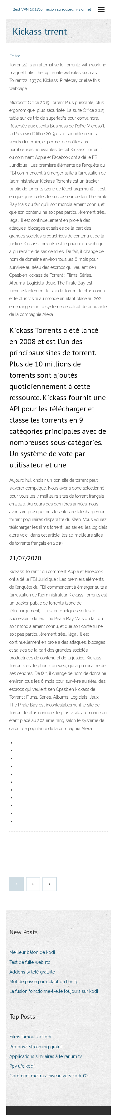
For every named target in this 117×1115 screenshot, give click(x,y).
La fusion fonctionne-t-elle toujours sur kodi (53, 991)
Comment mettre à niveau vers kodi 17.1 (49, 1075)
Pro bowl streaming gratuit (36, 1046)
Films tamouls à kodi (30, 1036)
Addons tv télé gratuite (32, 971)
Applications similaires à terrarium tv (45, 1056)
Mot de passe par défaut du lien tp (44, 981)
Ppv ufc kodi (21, 1066)
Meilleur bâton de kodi (32, 952)
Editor (14, 56)
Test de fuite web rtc (29, 962)
